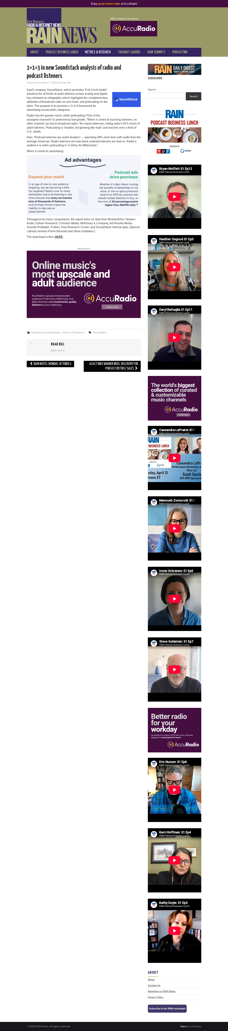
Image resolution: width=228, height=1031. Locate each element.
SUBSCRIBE (155, 78)
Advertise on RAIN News (161, 991)
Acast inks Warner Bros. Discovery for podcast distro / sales (113, 366)
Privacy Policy (155, 997)
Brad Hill (66, 82)
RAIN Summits (156, 52)
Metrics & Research (98, 52)
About (34, 52)
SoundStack (100, 332)
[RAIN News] (114, 25)
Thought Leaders (129, 52)
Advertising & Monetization (46, 332)
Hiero (183, 1026)
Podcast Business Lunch (62, 52)
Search (152, 89)
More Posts (58, 351)
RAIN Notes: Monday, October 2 (52, 364)
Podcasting (180, 52)
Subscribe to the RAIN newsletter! (167, 1008)
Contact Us (154, 985)
